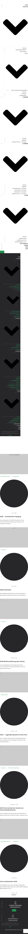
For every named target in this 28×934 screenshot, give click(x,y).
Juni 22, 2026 (14, 513)
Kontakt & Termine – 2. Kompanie (19, 193)
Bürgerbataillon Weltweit (21, 49)
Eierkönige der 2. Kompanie (20, 190)
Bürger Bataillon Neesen (5, 476)
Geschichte (24, 93)
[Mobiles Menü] (2, 252)
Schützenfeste (24, 243)
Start (26, 5)
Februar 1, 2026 (14, 657)
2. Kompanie (3, 549)
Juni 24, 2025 (14, 877)
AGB (15, 903)
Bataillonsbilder (23, 95)
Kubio (10, 435)
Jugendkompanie (22, 238)
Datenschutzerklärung (15, 905)
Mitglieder (24, 140)
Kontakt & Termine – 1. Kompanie (19, 141)
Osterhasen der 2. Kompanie (20, 191)
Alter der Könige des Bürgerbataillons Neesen (19, 91)
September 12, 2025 (14, 804)
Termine (26, 245)
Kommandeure (23, 51)
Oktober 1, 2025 (14, 731)
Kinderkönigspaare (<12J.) (20, 241)
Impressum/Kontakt (15, 907)
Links (26, 247)
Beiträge (24, 48)
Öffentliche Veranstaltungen (13, 767)
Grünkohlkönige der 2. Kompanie (19, 188)
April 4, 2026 (14, 586)
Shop (26, 248)
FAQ (15, 901)
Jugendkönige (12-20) (21, 240)
